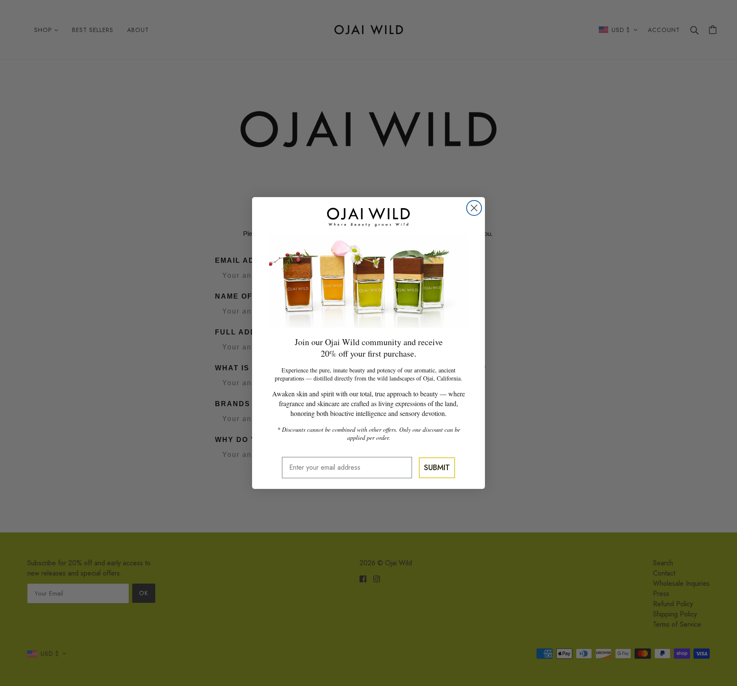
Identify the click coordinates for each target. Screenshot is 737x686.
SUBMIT (437, 467)
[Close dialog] (474, 208)
